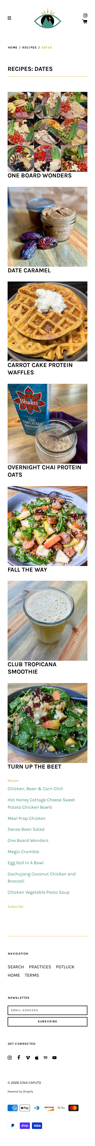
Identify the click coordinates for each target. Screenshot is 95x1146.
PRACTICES (40, 967)
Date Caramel (29, 270)
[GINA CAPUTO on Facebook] (18, 1057)
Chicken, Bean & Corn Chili (35, 788)
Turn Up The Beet (34, 766)
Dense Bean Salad (26, 829)
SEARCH (16, 967)
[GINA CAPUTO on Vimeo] (28, 1057)
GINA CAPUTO (30, 1083)
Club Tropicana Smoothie (32, 668)
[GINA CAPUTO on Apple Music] (37, 1057)
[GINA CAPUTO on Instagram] (85, 15)
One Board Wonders (40, 175)
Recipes (29, 47)
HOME (14, 975)
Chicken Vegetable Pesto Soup (39, 892)
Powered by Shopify (20, 1091)
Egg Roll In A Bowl (26, 863)
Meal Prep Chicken (27, 818)
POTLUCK (65, 967)
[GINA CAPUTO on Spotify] (46, 1057)
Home (12, 47)
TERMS (32, 975)
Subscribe (15, 906)
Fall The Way (27, 569)
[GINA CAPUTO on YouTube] (54, 1057)
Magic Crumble (23, 851)
